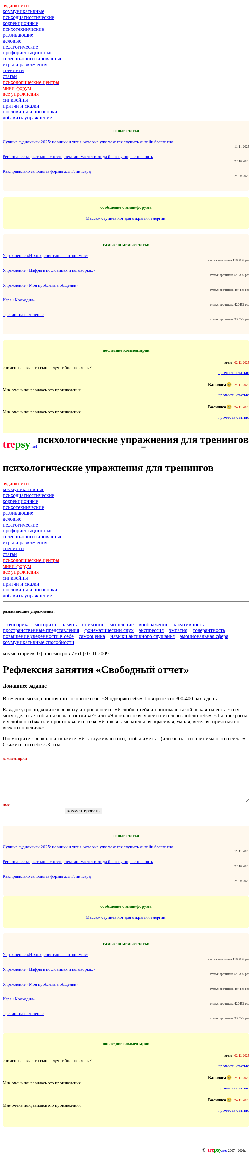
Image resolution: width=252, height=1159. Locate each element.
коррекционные (20, 23)
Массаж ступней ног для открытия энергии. (126, 218)
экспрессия (151, 630)
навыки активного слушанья (142, 636)
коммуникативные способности (38, 642)
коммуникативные (23, 11)
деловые (12, 41)
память (69, 624)
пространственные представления (41, 630)
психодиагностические (28, 17)
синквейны (15, 100)
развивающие (18, 35)
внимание (93, 624)
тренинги (13, 70)
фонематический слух (109, 630)
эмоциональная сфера (204, 636)
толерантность (209, 630)
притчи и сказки (21, 106)
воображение (153, 624)
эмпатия (178, 630)
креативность (189, 624)
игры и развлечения (25, 64)
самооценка (92, 636)
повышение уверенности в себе (38, 636)
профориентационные (27, 52)
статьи (10, 76)
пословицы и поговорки (30, 111)
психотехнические (23, 29)
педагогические (20, 47)
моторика (45, 624)
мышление (122, 624)
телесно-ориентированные (32, 58)
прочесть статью (233, 372)
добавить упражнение (27, 117)
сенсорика (18, 624)
